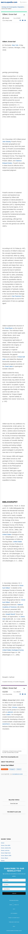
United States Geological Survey (13, 650)
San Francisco (16, 296)
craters (8, 714)
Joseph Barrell (10, 614)
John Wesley (6, 141)
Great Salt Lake (14, 803)
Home (10, 904)
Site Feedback (14, 913)
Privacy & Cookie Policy (14, 917)
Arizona (14, 707)
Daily (14, 926)
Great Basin (9, 328)
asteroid (10, 712)
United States (6, 534)
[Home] (9, 2)
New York (15, 45)
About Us (16, 904)
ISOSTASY (6, 724)
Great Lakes (9, 366)
